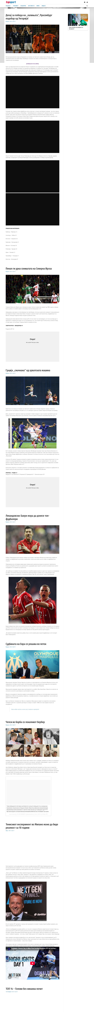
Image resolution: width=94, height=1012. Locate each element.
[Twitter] (87, 2)
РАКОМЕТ (15, 5)
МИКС (38, 5)
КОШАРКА (23, 5)
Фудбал (7, 21)
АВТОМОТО (31, 5)
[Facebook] (85, 2)
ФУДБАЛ (8, 5)
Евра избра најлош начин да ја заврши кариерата (25, 709)
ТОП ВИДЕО (8, 991)
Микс (7, 830)
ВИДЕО (44, 5)
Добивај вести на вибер (32, 63)
